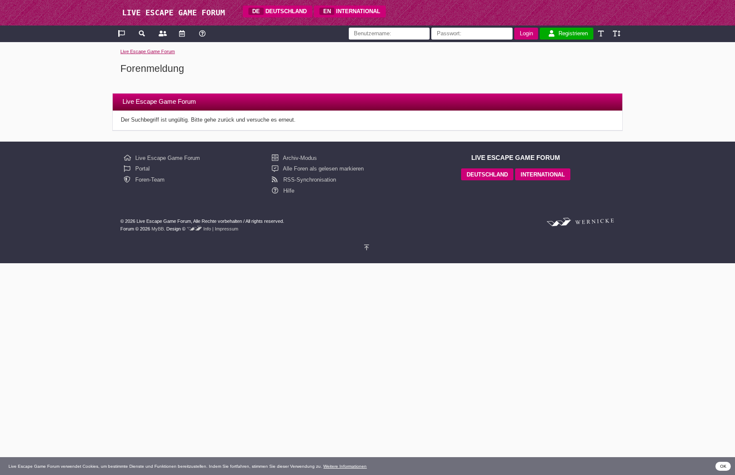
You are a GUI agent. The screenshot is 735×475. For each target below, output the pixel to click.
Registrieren (573, 33)
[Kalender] (182, 33)
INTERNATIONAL (352, 11)
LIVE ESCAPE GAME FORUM (173, 12)
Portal (142, 168)
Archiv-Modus (299, 158)
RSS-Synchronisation (309, 179)
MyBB (157, 228)
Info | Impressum (220, 228)
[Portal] (122, 33)
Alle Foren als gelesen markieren (323, 168)
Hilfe (288, 191)
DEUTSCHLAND (279, 11)
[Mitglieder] (162, 33)
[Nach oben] (367, 248)
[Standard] (601, 33)
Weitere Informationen (345, 466)
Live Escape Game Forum (147, 51)
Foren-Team (149, 179)
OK (723, 466)
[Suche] (142, 33)
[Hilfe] (202, 33)
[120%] (616, 33)
